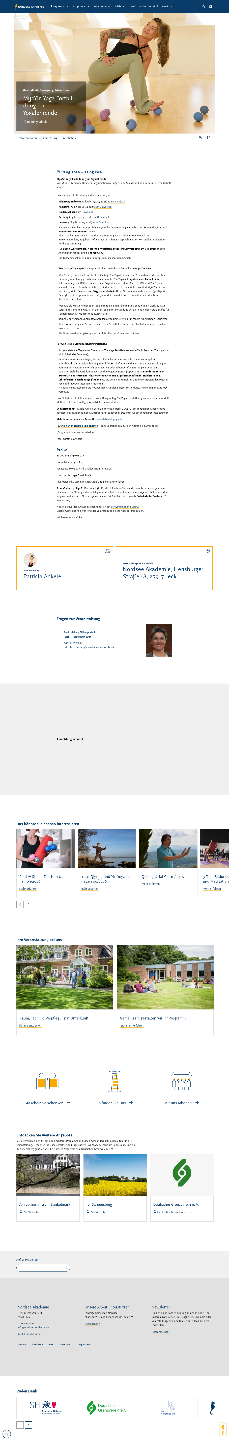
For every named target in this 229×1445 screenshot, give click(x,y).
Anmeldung (50, 138)
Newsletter (37, 1344)
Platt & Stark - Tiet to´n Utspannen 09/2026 (45, 879)
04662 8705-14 (73, 643)
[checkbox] (7, 1434)
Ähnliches (69, 138)
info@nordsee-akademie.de (33, 1327)
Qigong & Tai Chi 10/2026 (163, 877)
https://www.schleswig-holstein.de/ (46, 1408)
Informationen (28, 138)
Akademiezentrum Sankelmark (44, 1205)
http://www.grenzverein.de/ (107, 1408)
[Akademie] (110, 7)
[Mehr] (125, 7)
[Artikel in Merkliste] (210, 6)
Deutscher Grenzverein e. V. (176, 1205)
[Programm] (67, 7)
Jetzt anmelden (160, 1332)
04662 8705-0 (26, 1323)
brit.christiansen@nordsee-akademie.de (89, 647)
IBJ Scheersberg (99, 1205)
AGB (51, 1344)
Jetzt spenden (92, 1324)
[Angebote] (88, 7)
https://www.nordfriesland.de (168, 1408)
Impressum (84, 1344)
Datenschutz (66, 1344)
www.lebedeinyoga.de (109, 419)
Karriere (22, 1344)
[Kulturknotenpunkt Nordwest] (171, 7)
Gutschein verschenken (44, 1103)
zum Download (116, 201)
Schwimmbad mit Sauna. (125, 507)
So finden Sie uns (111, 1103)
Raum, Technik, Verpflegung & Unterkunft (54, 1018)
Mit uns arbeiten (178, 1103)
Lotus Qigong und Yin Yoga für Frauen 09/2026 (105, 879)
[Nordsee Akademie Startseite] (29, 6)
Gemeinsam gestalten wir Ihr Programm (153, 1018)
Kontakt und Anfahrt (29, 1334)
